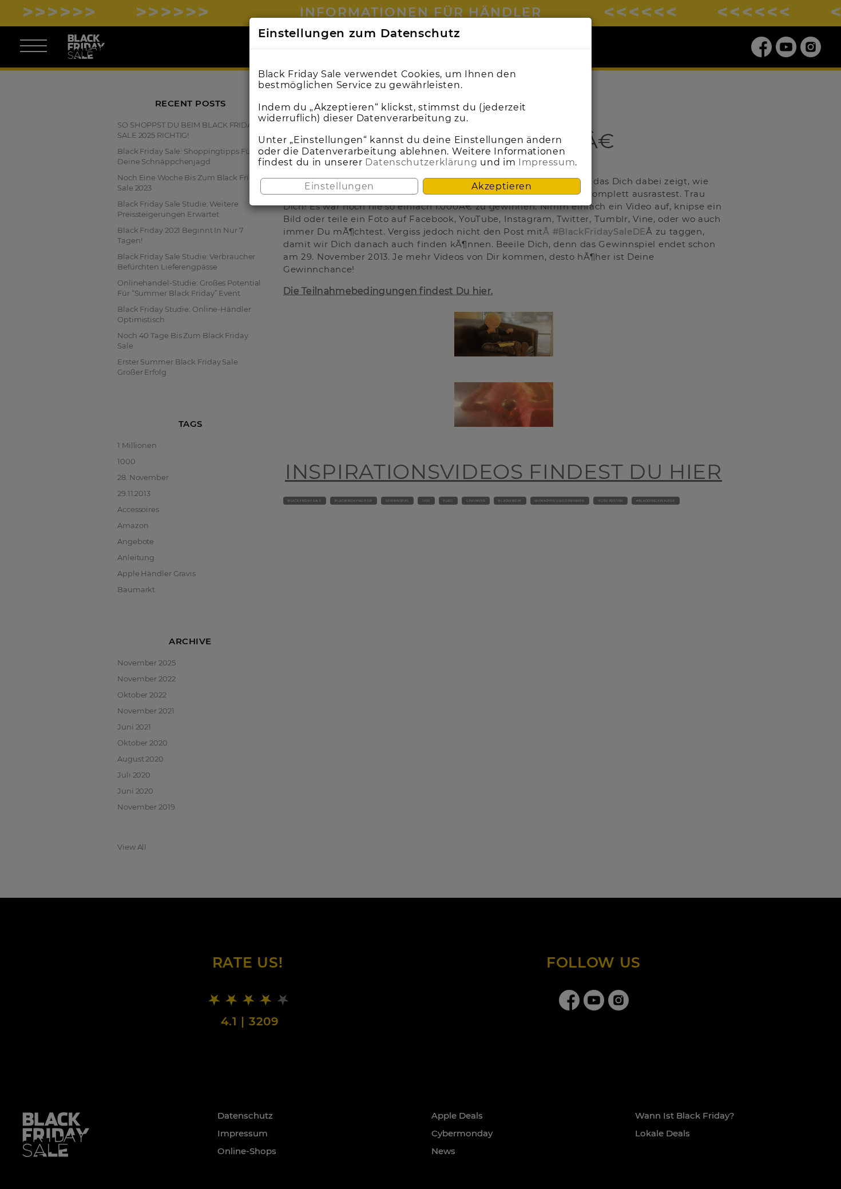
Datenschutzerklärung (421, 162)
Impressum (546, 162)
